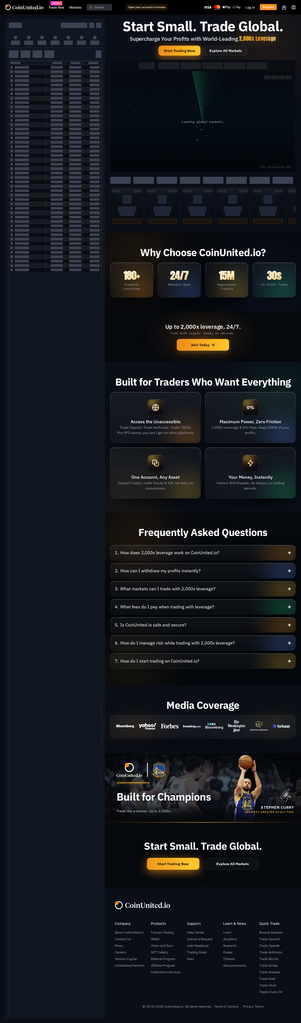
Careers (120, 952)
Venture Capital (126, 959)
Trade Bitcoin (268, 959)
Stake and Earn (162, 945)
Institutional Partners (129, 965)
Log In (250, 7)
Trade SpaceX (269, 939)
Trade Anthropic (270, 952)
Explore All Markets (225, 50)
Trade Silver (268, 985)
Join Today (203, 344)
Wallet (155, 939)
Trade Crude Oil (270, 992)
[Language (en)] (293, 7)
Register (268, 7)
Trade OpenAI (269, 945)
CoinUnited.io (24, 7)
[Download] (284, 7)
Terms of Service (226, 1006)
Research (230, 945)
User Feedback (198, 945)
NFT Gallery (159, 952)
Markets (75, 7)
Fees (190, 959)
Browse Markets (270, 932)
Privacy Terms (253, 1006)
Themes (229, 959)
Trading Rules (197, 952)
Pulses (227, 952)
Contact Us (123, 939)
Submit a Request (200, 939)
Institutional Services (166, 972)
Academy (230, 939)
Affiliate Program (163, 965)
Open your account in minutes (146, 7)
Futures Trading (162, 932)
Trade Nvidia (268, 965)
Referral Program (163, 959)
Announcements (234, 965)
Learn (227, 932)
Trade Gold (267, 979)
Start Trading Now (179, 50)
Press (119, 945)
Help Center (195, 932)
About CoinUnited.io (129, 932)
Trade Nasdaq (269, 972)
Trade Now (56, 7)
